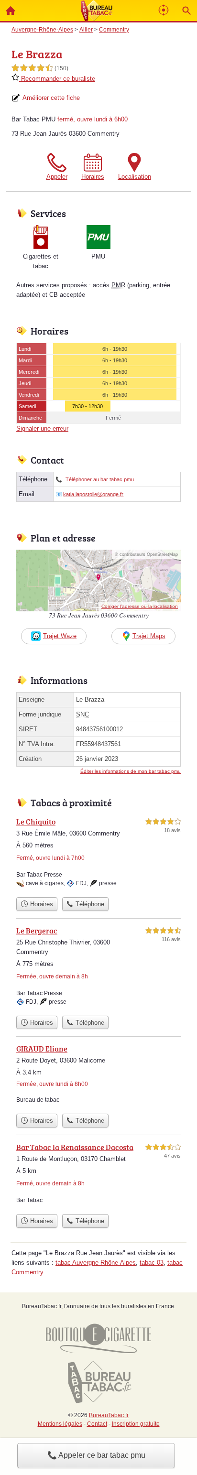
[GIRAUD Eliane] (98, 1076)
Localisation (134, 176)
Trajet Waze (60, 636)
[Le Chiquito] (98, 854)
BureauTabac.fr (109, 1415)
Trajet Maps (148, 636)
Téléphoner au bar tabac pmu (100, 479)
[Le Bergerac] (98, 968)
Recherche (186, 10)
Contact (97, 1424)
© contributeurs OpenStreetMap (146, 554)
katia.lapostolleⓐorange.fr (93, 494)
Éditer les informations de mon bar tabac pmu (130, 771)
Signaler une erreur (42, 428)
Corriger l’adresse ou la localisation (139, 606)
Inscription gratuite (136, 1424)
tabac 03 (152, 1262)
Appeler (56, 176)
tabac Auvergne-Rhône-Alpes (95, 1262)
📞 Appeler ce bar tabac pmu (96, 1455)
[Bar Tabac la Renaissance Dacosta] (98, 1175)
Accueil (10, 10)
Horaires (92, 176)
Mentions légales (60, 1424)
